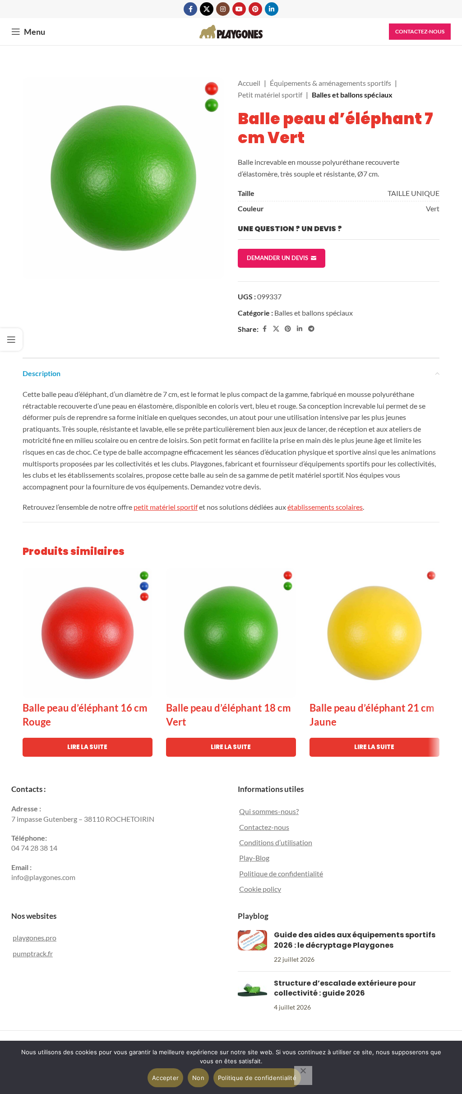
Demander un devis (277, 257)
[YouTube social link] (239, 9)
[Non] (303, 1075)
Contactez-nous (419, 31)
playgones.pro (34, 937)
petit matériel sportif (166, 507)
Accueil (249, 83)
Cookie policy (260, 889)
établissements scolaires (325, 507)
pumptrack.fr (33, 953)
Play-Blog (254, 857)
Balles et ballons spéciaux (352, 94)
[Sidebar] (11, 339)
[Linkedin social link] (271, 9)
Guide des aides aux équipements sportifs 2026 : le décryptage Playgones (354, 940)
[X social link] (206, 9)
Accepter (165, 1077)
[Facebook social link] (190, 9)
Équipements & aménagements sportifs (330, 83)
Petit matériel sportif (270, 94)
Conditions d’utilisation (275, 842)
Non (198, 1077)
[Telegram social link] (311, 329)
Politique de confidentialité (281, 873)
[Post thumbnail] (252, 947)
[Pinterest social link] (255, 9)
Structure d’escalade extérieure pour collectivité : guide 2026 (345, 988)
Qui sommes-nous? (269, 811)
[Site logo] (231, 30)
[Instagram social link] (223, 9)
